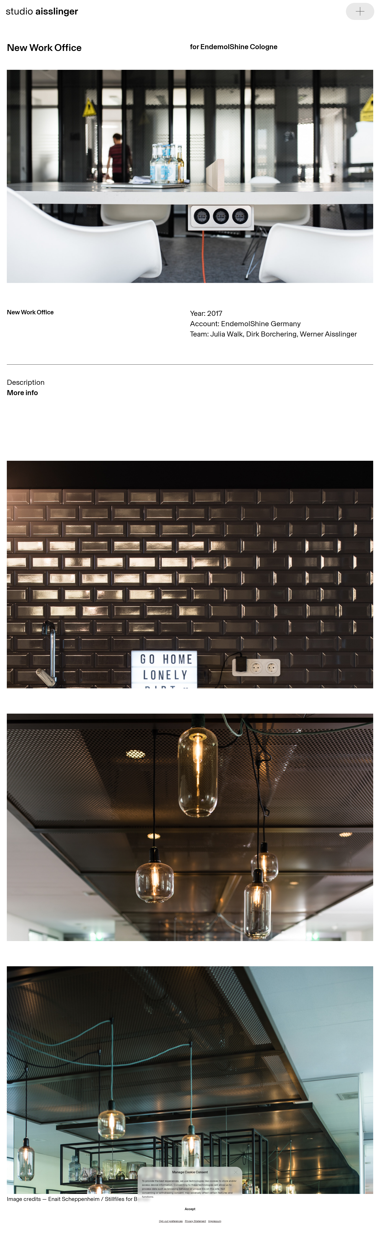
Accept (190, 1209)
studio (42, 11)
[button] (236, 1172)
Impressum (214, 1221)
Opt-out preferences (171, 1221)
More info (22, 392)
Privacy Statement (195, 1221)
